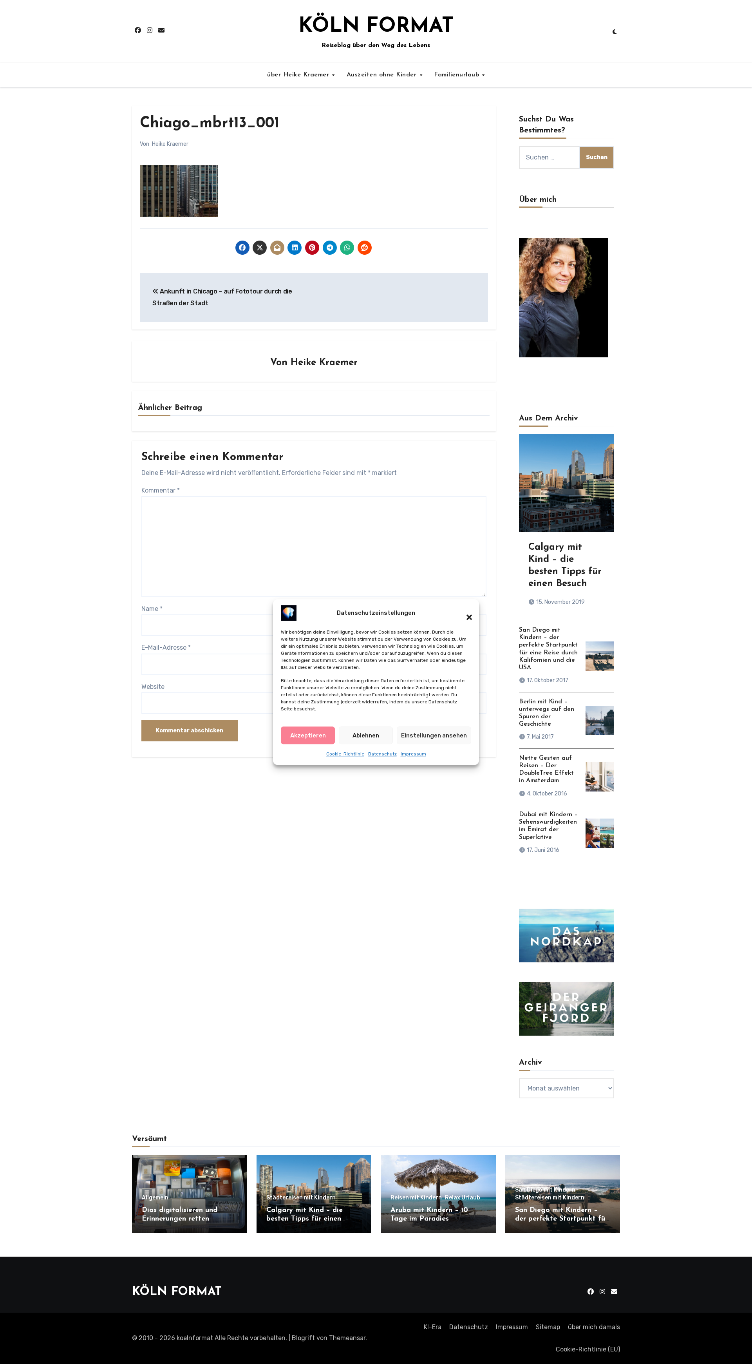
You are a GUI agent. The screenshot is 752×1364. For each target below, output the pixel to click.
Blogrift (303, 1338)
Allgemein (155, 1198)
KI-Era (432, 1327)
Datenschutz (382, 754)
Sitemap (548, 1327)
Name (152, 608)
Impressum (413, 754)
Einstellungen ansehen (434, 735)
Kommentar (160, 490)
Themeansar (347, 1338)
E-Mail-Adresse (166, 647)
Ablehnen (365, 735)
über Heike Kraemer (299, 75)
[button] (465, 613)
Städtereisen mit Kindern (301, 1198)
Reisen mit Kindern (416, 1198)
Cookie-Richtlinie (345, 754)
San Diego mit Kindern (545, 1190)
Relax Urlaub (462, 1198)
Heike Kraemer (170, 144)
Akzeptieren (308, 735)
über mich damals (594, 1327)
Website (152, 686)
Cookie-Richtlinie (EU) (588, 1349)
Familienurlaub (457, 75)
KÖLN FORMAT (376, 26)
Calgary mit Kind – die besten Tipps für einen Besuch (304, 1219)
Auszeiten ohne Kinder (383, 75)
